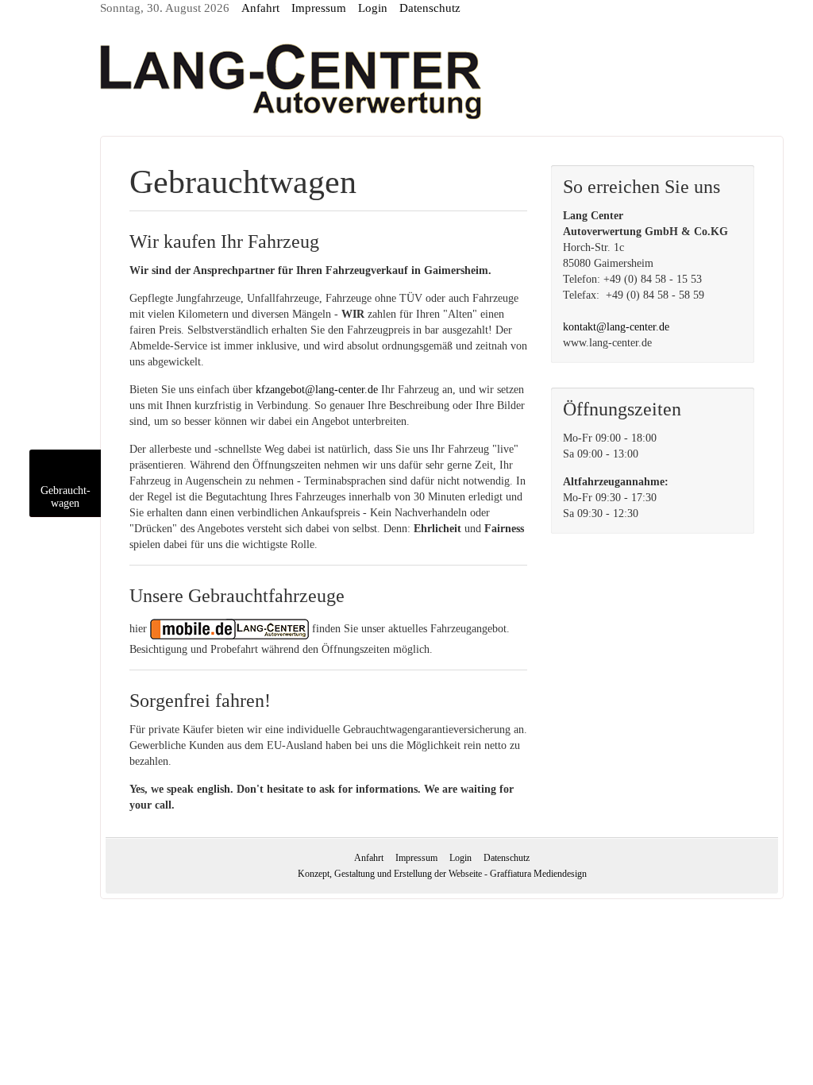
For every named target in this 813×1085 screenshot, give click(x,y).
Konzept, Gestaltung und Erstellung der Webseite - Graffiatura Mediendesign (442, 873)
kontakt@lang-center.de (616, 327)
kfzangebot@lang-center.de (317, 390)
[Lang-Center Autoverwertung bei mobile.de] (229, 629)
